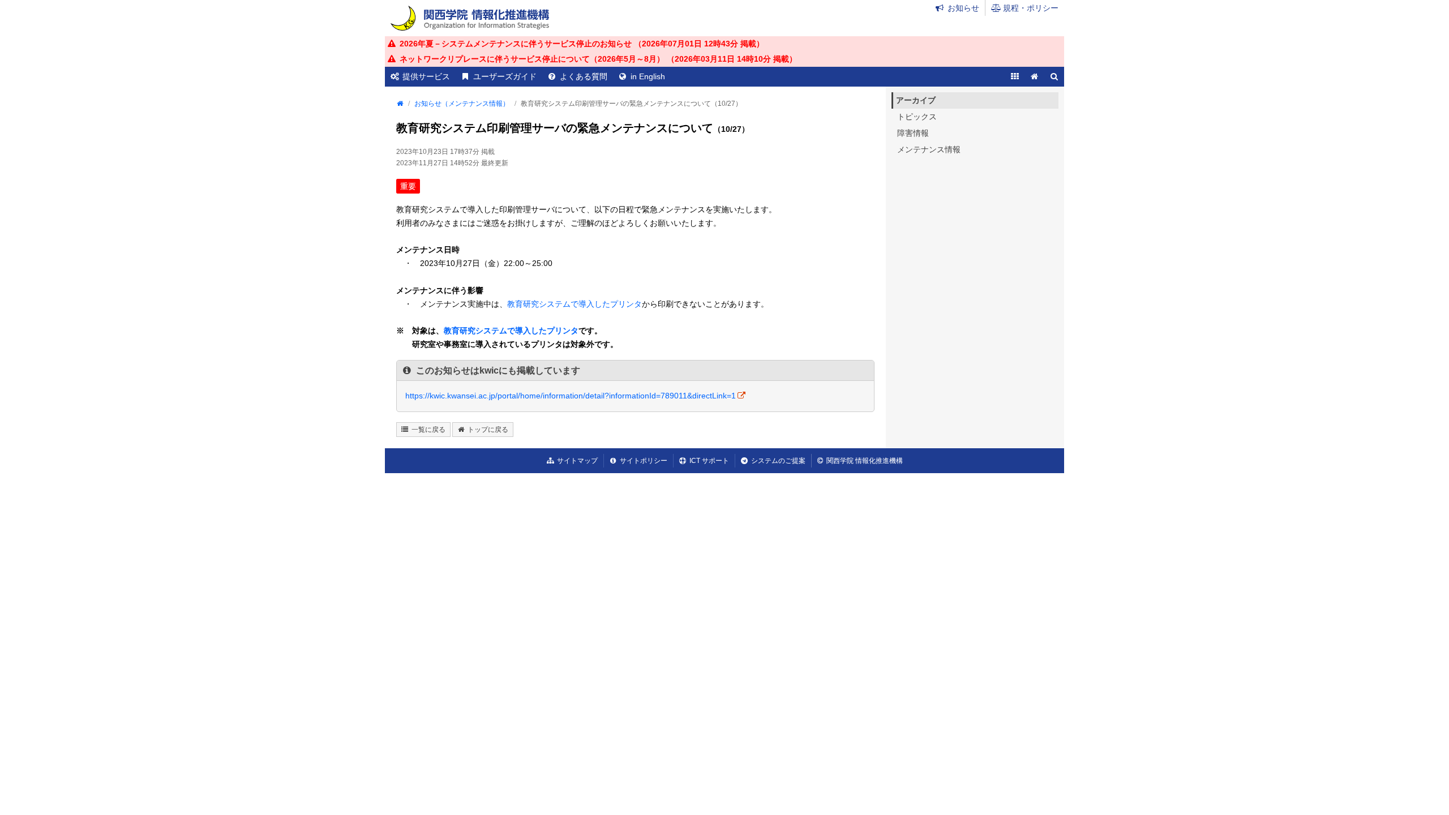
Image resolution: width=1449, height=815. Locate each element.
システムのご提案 (778, 461)
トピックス (917, 116)
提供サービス (426, 76)
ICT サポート (709, 461)
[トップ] (399, 104)
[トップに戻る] (1034, 77)
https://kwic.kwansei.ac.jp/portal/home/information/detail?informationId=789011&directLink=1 (570, 395)
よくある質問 (583, 76)
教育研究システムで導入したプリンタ (574, 303)
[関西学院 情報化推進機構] (470, 18)
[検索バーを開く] (1054, 77)
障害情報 (913, 133)
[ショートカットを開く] (1014, 77)
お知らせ (963, 7)
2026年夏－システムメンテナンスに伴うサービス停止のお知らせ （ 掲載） (582, 43)
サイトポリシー (643, 461)
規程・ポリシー (1030, 7)
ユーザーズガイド (505, 76)
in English (648, 76)
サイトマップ (577, 461)
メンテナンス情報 (929, 149)
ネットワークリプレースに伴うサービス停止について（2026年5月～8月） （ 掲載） (598, 58)
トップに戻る (488, 430)
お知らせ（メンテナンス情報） (461, 104)
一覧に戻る (428, 430)
